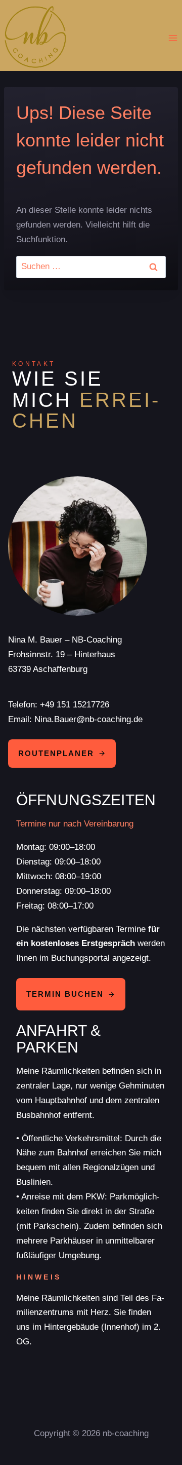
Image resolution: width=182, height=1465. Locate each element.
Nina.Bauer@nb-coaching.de (88, 719)
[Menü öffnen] (172, 38)
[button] (70, 994)
